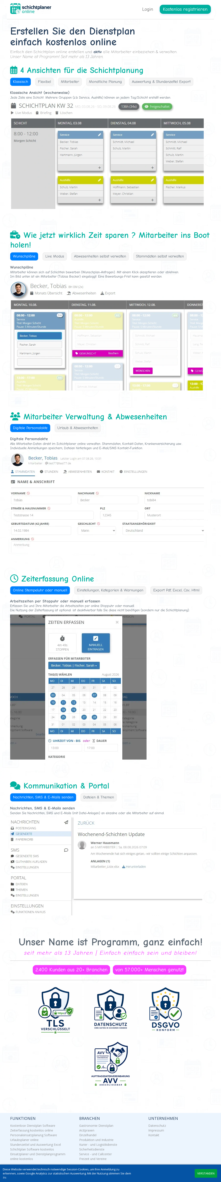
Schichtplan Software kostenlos (32, 1149)
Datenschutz (157, 1126)
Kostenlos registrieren (185, 9)
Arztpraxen (86, 1130)
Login (147, 9)
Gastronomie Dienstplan (96, 1126)
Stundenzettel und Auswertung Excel (35, 1144)
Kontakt (153, 1135)
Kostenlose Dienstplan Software (32, 1126)
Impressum (156, 1130)
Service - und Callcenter (95, 1154)
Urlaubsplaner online (24, 1140)
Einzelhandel (87, 1135)
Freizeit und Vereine (93, 1159)
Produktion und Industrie (96, 1140)
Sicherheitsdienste (91, 1149)
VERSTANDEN (206, 1173)
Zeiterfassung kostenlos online (31, 1130)
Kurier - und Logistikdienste (98, 1144)
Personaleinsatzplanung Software (33, 1135)
